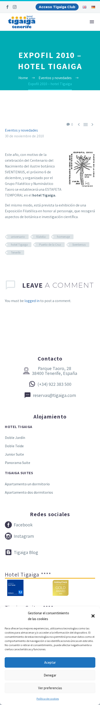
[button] (93, 616)
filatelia (41, 237)
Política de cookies (48, 698)
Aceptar (50, 662)
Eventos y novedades (21, 130)
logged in (32, 300)
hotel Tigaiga (19, 245)
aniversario (18, 237)
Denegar (50, 675)
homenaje (63, 237)
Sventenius (79, 245)
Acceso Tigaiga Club (57, 7)
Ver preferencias (50, 688)
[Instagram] (15, 7)
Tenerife (15, 252)
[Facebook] (7, 7)
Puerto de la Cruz (50, 245)
